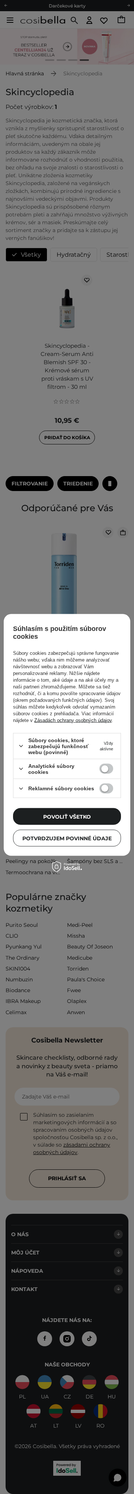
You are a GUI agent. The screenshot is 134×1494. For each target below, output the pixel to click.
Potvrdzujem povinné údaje (67, 838)
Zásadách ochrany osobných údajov (73, 720)
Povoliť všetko (67, 816)
